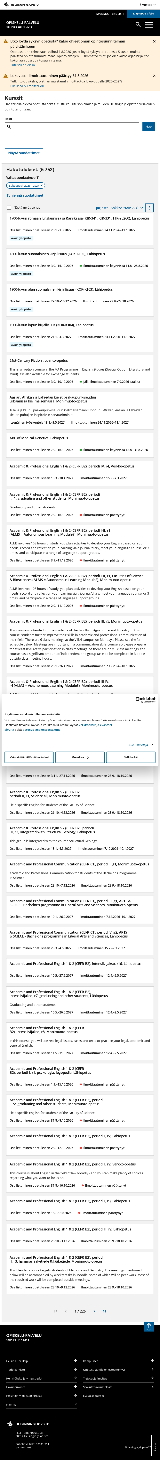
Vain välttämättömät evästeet (29, 757)
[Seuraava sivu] (94, 1311)
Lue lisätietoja (138, 744)
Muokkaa (78, 757)
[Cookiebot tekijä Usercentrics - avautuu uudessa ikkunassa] (138, 700)
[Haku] (138, 24)
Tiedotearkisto (15, 1369)
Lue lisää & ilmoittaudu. (27, 86)
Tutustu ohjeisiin (22, 65)
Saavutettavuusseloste (97, 1387)
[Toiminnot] (149, 207)
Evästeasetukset (93, 1396)
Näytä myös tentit (27, 207)
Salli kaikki (131, 757)
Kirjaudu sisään (143, 13)
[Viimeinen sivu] (104, 1311)
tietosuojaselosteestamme (41, 729)
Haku (8, 119)
